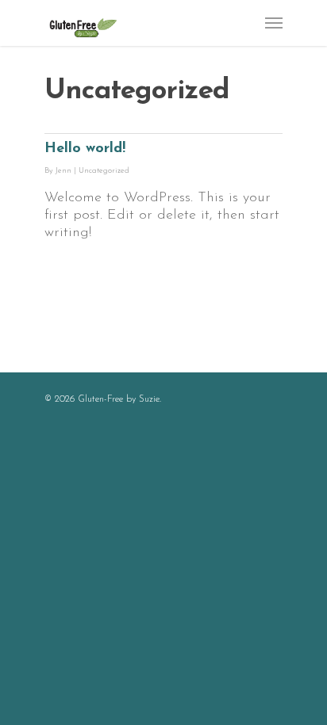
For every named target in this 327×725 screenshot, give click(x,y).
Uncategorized (104, 170)
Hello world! (84, 149)
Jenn (63, 170)
